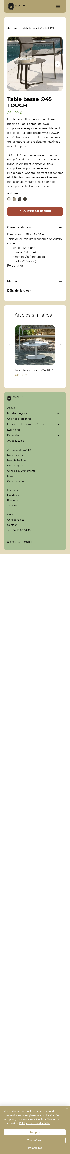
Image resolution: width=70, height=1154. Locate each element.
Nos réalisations (16, 460)
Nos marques (15, 465)
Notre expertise (16, 455)
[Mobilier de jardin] (58, 413)
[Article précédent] (9, 344)
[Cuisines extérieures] (58, 419)
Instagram (13, 490)
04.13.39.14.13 (22, 530)
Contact (12, 525)
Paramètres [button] (35, 1148)
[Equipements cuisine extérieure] (58, 424)
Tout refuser (34, 1140)
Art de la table (15, 440)
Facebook (13, 495)
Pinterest (12, 500)
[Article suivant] (60, 344)
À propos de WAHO (19, 450)
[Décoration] (58, 435)
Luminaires (13, 429)
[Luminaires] (58, 430)
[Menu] (58, 6)
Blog (10, 476)
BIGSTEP (27, 542)
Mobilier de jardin (17, 413)
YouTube (12, 505)
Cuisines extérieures (19, 418)
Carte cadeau (15, 481)
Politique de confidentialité (34, 1123)
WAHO (20, 6)
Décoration (13, 435)
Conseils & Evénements (21, 470)
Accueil (11, 407)
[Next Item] (57, 64)
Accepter (34, 1132)
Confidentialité (15, 519)
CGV (10, 514)
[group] (35, 353)
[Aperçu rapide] (35, 345)
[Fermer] (64, 1111)
